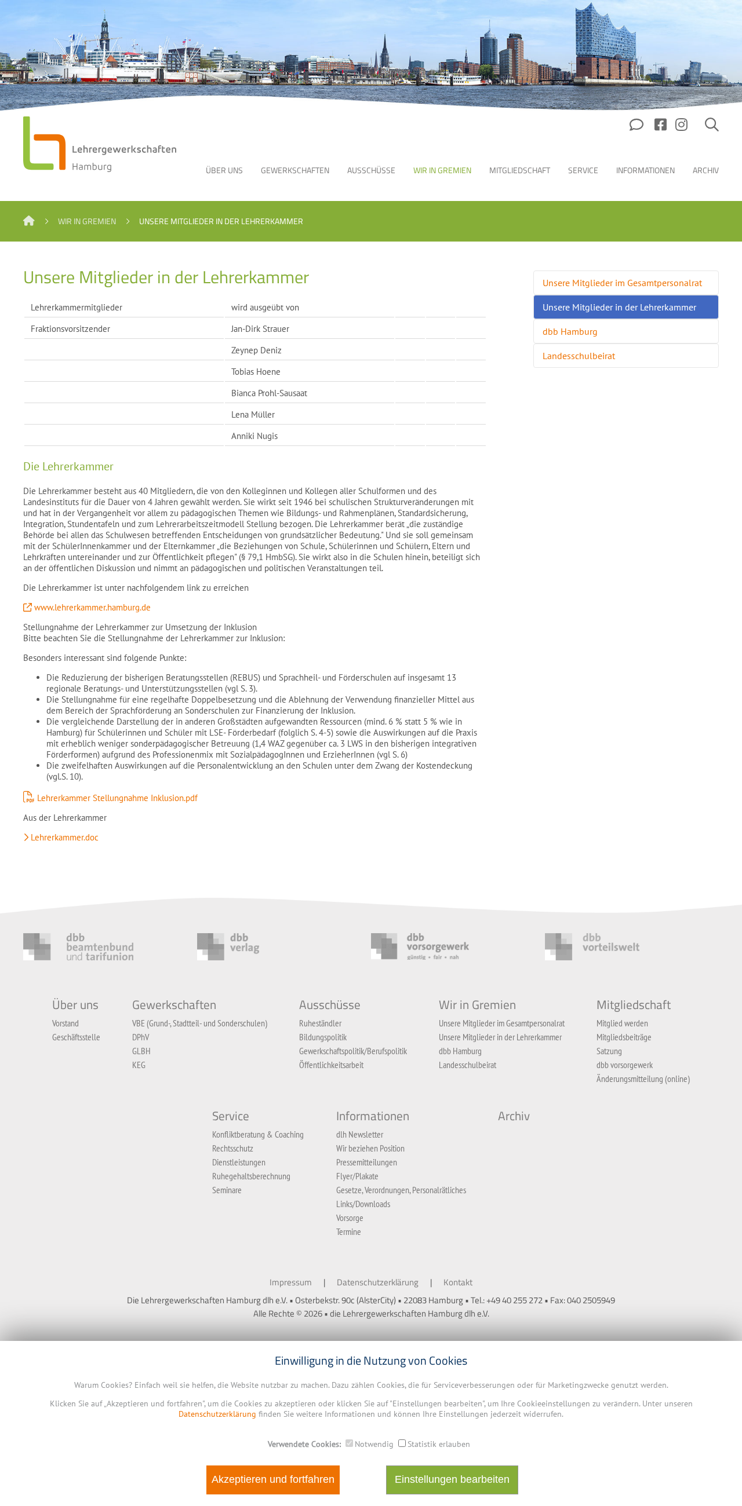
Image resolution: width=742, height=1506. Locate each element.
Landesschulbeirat (579, 355)
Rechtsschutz (232, 1148)
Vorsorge (349, 1217)
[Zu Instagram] (681, 129)
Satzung (609, 1051)
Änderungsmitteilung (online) (643, 1078)
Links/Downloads (363, 1203)
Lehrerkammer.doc (65, 837)
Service (583, 170)
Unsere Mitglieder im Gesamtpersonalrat (622, 282)
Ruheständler (320, 1023)
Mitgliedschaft (519, 170)
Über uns (224, 170)
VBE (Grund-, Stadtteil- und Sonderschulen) (199, 1023)
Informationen (645, 170)
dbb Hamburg (570, 331)
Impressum (291, 1282)
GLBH (141, 1051)
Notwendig (374, 1444)
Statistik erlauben (439, 1444)
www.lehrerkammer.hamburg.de (92, 607)
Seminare (227, 1190)
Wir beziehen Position (370, 1148)
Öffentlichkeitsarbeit (331, 1064)
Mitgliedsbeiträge (624, 1037)
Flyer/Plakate (357, 1176)
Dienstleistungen (238, 1162)
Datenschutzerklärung (378, 1282)
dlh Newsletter (359, 1134)
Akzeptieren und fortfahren (273, 1480)
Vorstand (65, 1023)
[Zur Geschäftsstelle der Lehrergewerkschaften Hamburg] (638, 129)
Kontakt (457, 1282)
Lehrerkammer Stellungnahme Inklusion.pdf (117, 797)
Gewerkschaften (295, 170)
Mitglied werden (622, 1023)
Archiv (706, 170)
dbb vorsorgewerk (624, 1064)
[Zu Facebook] (660, 129)
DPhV (140, 1037)
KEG (139, 1064)
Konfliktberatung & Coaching (258, 1134)
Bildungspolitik (323, 1037)
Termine (348, 1231)
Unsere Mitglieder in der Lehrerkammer (619, 307)
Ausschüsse (371, 170)
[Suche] (712, 129)
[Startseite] (29, 221)
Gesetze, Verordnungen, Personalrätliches (401, 1190)
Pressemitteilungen (366, 1162)
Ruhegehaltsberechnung (251, 1176)
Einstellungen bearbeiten (452, 1480)
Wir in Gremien (442, 170)
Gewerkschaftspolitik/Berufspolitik (353, 1051)
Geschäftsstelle (76, 1037)
